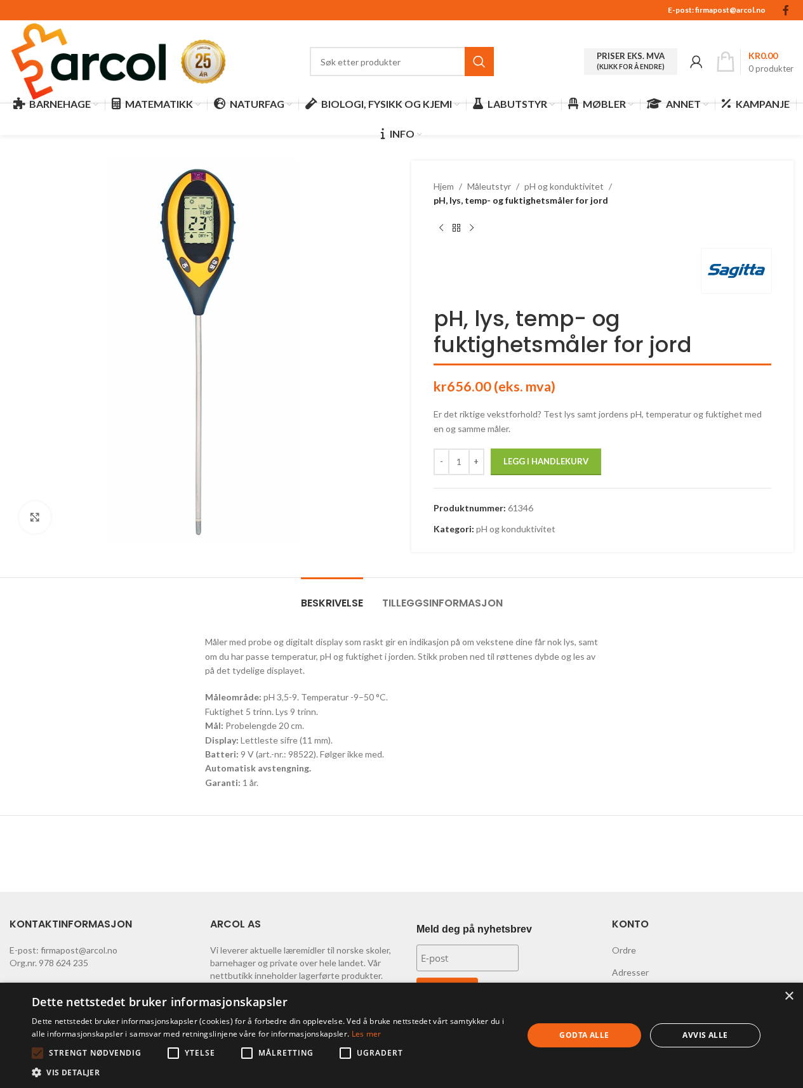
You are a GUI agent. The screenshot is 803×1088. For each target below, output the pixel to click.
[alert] (401, 1035)
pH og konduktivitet (564, 186)
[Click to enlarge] (35, 517)
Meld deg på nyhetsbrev (474, 929)
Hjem (444, 186)
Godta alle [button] (584, 1035)
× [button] (788, 996)
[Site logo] (89, 60)
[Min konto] (696, 61)
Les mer (367, 1033)
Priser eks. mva (631, 60)
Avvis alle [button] (704, 1035)
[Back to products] (456, 228)
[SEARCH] (479, 61)
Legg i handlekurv (545, 461)
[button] (37, 1053)
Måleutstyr (489, 186)
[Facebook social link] (785, 10)
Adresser (630, 972)
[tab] (332, 596)
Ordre (624, 950)
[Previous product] (441, 228)
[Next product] (471, 228)
